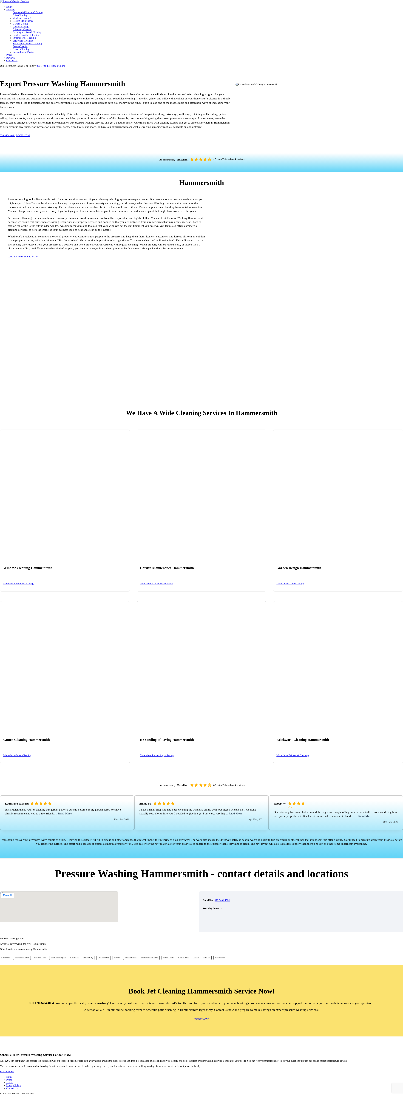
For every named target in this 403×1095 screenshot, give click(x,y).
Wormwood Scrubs (149, 958)
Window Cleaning (22, 18)
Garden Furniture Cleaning (26, 35)
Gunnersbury (103, 958)
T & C (9, 1082)
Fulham (206, 958)
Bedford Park (40, 958)
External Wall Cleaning (24, 38)
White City (88, 958)
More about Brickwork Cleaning (292, 755)
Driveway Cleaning (22, 29)
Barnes (117, 958)
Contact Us (11, 60)
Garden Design (20, 23)
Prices (9, 54)
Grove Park (183, 958)
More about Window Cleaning (18, 583)
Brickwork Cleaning (23, 40)
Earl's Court (168, 958)
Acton (196, 958)
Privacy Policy (13, 1085)
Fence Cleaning (20, 46)
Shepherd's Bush (22, 958)
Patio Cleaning (20, 15)
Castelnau (5, 958)
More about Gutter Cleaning (17, 755)
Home (9, 6)
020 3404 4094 (44, 66)
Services (10, 9)
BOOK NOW (23, 135)
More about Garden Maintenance (156, 583)
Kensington (220, 958)
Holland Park (130, 958)
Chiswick (74, 958)
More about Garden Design (290, 583)
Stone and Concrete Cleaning (27, 43)
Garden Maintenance (23, 21)
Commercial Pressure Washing (28, 12)
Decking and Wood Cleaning (27, 32)
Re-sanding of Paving (23, 52)
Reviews (10, 57)
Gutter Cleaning (20, 26)
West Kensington (58, 958)
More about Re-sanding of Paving (157, 755)
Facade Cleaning (21, 49)
